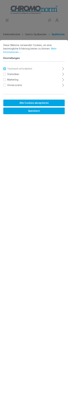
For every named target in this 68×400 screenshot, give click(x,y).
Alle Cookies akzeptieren (34, 102)
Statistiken (13, 74)
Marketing (12, 79)
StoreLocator (14, 85)
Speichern (34, 110)
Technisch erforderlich (19, 68)
